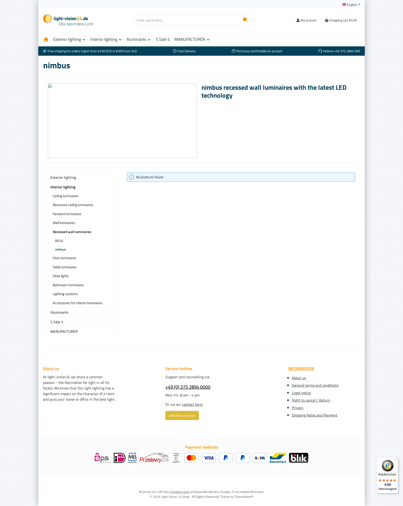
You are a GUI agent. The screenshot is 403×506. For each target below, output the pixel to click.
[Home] (46, 39)
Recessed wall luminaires (72, 231)
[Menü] (395, 460)
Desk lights (61, 276)
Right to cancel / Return (311, 400)
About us (299, 378)
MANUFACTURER (64, 331)
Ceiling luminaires (65, 196)
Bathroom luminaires (68, 285)
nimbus (60, 249)
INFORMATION (301, 368)
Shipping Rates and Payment (314, 415)
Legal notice (301, 393)
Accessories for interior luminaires (78, 303)
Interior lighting (62, 187)
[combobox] (187, 20)
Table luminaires (65, 267)
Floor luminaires (64, 258)
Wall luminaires (64, 222)
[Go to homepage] (68, 20)
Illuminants (59, 312)
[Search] (245, 20)
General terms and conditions (315, 385)
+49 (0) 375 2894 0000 (187, 386)
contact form (192, 404)
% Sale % (56, 322)
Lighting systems (65, 293)
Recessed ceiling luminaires (73, 204)
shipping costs (180, 491)
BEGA (59, 240)
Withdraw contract (182, 415)
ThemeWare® (243, 496)
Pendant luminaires (67, 214)
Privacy (297, 407)
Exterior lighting (63, 177)
